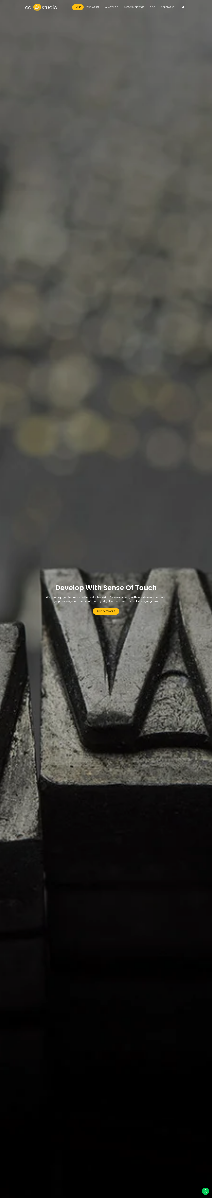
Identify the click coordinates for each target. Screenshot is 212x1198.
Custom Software (134, 7)
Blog (152, 7)
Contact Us (167, 7)
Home (78, 7)
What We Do (111, 7)
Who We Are (93, 7)
